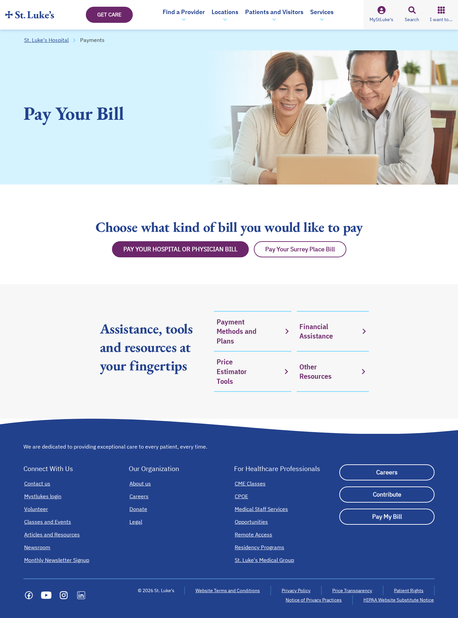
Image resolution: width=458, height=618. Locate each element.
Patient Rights (408, 590)
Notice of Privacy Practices (314, 600)
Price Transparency (352, 590)
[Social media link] (28, 595)
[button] (184, 14)
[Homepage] (29, 14)
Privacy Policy (296, 590)
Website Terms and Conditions (227, 590)
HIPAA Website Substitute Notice (399, 600)
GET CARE (109, 14)
